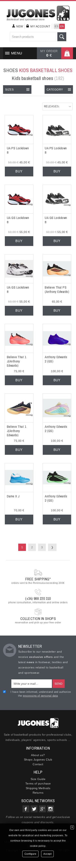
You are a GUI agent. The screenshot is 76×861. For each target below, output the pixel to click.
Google (42, 808)
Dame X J (13, 496)
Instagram (50, 808)
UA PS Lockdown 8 (18, 150)
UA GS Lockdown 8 (18, 220)
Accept (47, 853)
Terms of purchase (38, 783)
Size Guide (38, 779)
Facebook (25, 808)
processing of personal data (40, 695)
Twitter (34, 808)
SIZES (9, 89)
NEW (19, 26)
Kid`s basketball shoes (38, 78)
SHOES (38, 70)
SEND (59, 683)
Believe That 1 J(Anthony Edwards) (16, 361)
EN (62, 26)
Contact (38, 764)
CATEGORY (55, 89)
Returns (38, 792)
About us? (38, 755)
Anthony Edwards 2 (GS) (56, 359)
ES (56, 26)
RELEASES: (52, 106)
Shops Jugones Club (38, 759)
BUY (18, 171)
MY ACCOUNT (40, 26)
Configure (30, 853)
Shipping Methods (38, 788)
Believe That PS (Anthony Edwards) (57, 289)
